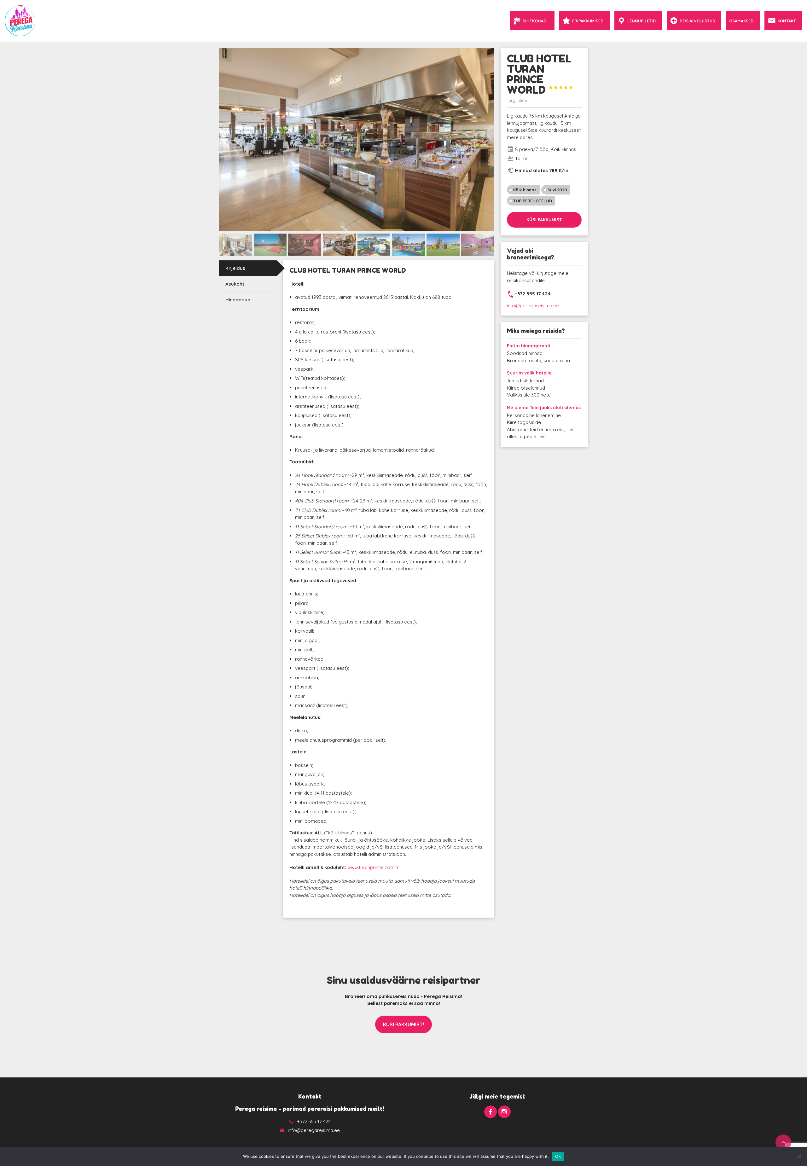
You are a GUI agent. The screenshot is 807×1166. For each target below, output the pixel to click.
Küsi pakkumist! (403, 1024)
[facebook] (490, 1111)
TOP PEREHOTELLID (532, 200)
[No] (799, 1156)
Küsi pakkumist (544, 220)
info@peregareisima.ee (533, 306)
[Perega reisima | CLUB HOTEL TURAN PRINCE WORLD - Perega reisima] (20, 20)
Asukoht (234, 284)
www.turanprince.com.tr (373, 867)
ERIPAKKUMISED (587, 20)
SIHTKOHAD (534, 20)
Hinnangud (238, 300)
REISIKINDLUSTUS (697, 20)
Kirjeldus (235, 268)
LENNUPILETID (641, 20)
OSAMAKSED (741, 20)
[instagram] (504, 1111)
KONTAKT (786, 20)
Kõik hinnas (525, 189)
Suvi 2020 (557, 189)
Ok (558, 1156)
